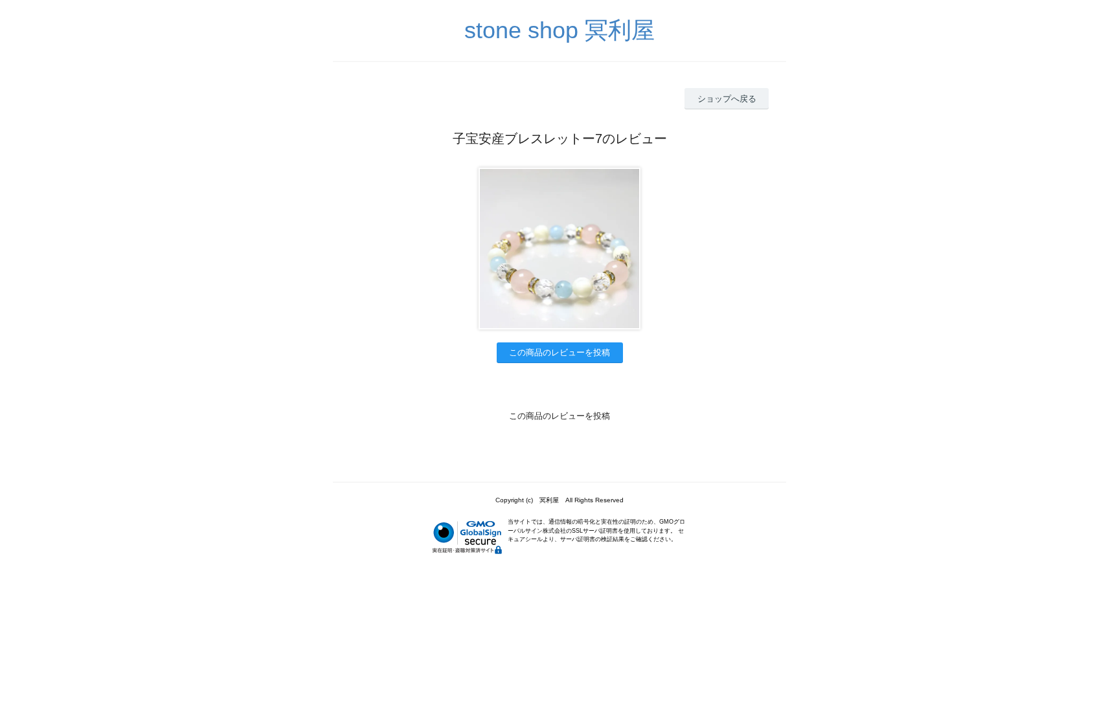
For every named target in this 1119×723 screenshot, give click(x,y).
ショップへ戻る (726, 99)
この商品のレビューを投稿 (559, 352)
